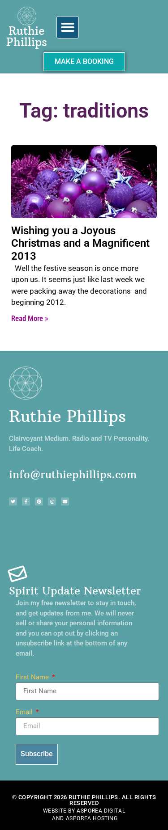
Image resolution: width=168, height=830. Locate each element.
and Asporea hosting (84, 818)
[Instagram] (52, 501)
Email (25, 712)
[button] (67, 27)
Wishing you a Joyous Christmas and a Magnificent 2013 (80, 243)
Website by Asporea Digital (84, 811)
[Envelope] (65, 501)
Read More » (29, 318)
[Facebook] (26, 501)
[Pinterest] (39, 501)
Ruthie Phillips (26, 36)
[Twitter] (13, 501)
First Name (33, 677)
